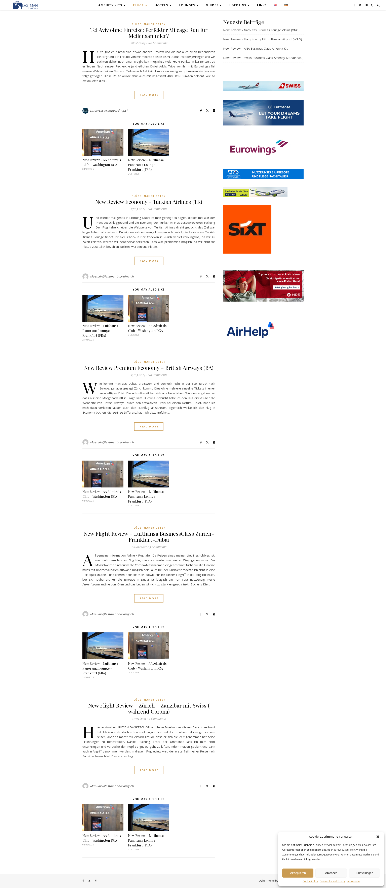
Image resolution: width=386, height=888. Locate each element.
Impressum (353, 881)
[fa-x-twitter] (360, 5)
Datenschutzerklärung (332, 881)
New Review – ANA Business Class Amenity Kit (255, 48)
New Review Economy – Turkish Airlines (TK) (148, 201)
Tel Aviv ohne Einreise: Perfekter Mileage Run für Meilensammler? (148, 32)
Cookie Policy (310, 881)
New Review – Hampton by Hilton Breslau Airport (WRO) (262, 39)
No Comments (157, 43)
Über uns (237, 5)
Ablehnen (331, 873)
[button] (378, 837)
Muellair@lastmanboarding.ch (112, 276)
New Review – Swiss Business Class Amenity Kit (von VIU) (263, 58)
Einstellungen (364, 873)
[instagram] (366, 5)
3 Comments (157, 547)
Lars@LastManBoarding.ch (109, 110)
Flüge (138, 5)
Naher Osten (155, 24)
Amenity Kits (110, 5)
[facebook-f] (354, 5)
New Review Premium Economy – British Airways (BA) (149, 367)
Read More (149, 95)
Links (262, 5)
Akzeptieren (298, 873)
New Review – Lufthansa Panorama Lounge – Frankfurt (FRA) (146, 165)
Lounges (187, 5)
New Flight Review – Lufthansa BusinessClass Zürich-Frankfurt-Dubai (149, 536)
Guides (212, 5)
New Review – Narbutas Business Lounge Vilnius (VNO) (261, 30)
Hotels (161, 5)
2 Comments (157, 719)
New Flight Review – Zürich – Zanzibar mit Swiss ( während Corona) (148, 708)
